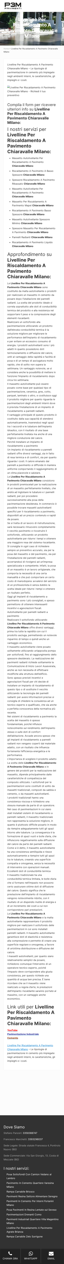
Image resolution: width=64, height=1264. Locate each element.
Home (6, 49)
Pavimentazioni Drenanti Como (24, 1214)
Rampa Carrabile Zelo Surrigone (25, 1236)
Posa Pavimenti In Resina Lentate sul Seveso (32, 1209)
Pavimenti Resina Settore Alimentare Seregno (32, 1196)
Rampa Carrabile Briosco (21, 1191)
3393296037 (35, 1139)
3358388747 (30, 1132)
